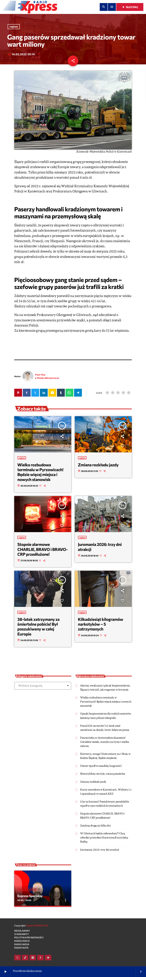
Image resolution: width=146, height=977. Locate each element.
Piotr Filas (40, 374)
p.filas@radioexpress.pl (47, 378)
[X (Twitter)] (17, 958)
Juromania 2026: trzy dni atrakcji (100, 547)
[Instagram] (33, 958)
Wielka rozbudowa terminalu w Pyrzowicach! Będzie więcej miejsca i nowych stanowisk (40, 472)
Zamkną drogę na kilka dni (95, 825)
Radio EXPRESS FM (37, 925)
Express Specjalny (30, 896)
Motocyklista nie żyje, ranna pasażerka (102, 773)
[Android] (48, 958)
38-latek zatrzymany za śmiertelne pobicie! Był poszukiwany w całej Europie (38, 626)
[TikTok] (25, 958)
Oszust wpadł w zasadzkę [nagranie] (100, 765)
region (13, 26)
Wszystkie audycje (27, 889)
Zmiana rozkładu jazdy (98, 464)
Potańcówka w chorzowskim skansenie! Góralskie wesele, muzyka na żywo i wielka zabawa (104, 742)
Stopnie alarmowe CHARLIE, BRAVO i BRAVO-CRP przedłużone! (42, 549)
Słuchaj (130, 7)
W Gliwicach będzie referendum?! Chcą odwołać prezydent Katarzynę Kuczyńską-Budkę (104, 837)
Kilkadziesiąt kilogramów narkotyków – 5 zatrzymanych (100, 624)
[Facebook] (40, 958)
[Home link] (30, 7)
